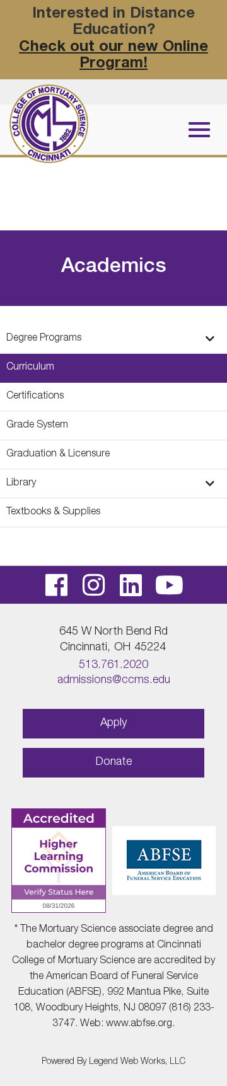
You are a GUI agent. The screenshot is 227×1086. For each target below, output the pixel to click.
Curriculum (30, 368)
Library (21, 483)
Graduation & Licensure (58, 455)
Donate (114, 762)
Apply (113, 723)
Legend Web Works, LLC (137, 1062)
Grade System (37, 426)
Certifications (35, 397)
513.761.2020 (113, 665)
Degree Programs (43, 339)
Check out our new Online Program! (113, 56)
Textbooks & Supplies (53, 512)
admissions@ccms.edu (113, 680)
